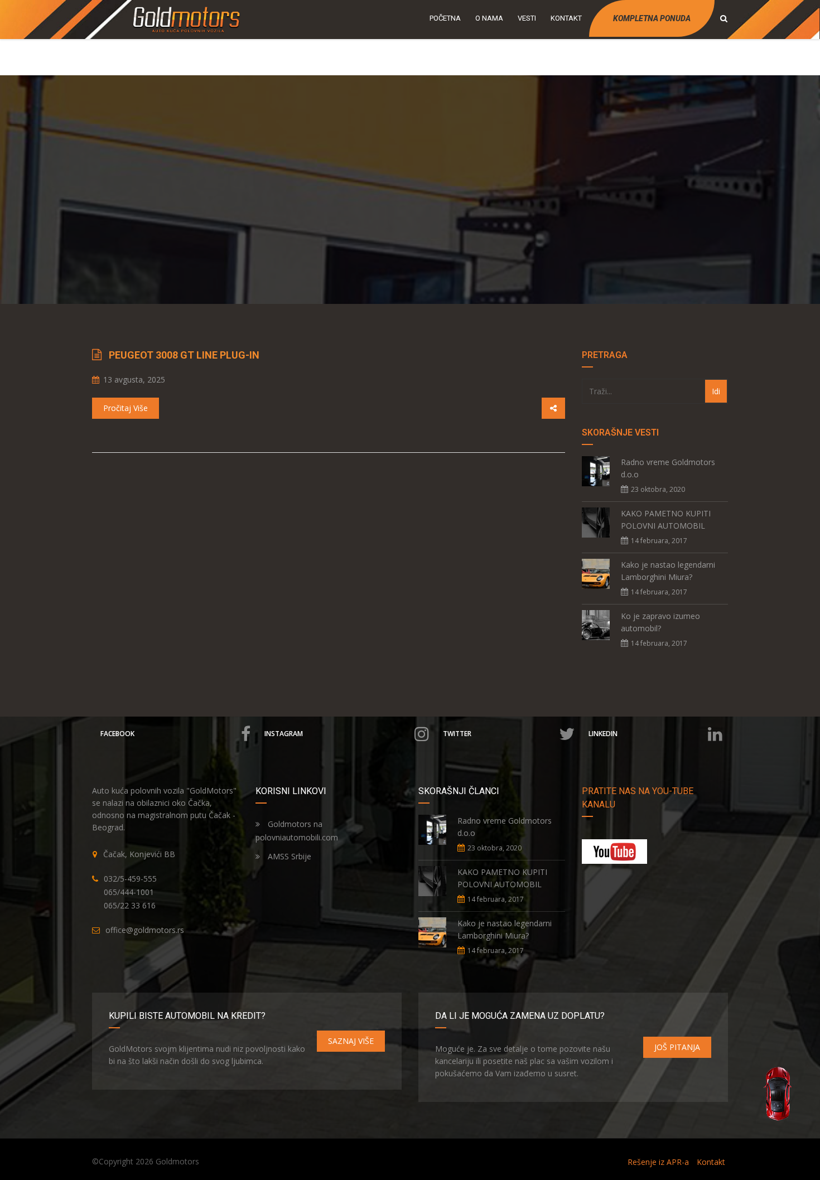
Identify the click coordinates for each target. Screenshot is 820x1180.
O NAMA (489, 18)
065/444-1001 (129, 892)
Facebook (117, 733)
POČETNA (445, 18)
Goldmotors (177, 1161)
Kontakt (711, 1162)
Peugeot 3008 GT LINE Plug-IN (184, 355)
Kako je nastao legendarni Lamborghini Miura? (668, 570)
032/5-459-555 (130, 878)
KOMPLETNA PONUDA (652, 18)
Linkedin (603, 733)
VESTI (527, 18)
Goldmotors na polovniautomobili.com (296, 831)
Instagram (283, 733)
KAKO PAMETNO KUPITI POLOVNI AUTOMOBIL (666, 519)
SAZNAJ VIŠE (351, 1041)
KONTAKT (566, 18)
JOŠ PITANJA (677, 1047)
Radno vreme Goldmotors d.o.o (668, 468)
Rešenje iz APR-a (658, 1162)
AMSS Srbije (288, 856)
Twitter (457, 733)
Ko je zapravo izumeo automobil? (660, 622)
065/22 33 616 (130, 905)
